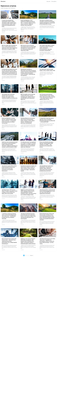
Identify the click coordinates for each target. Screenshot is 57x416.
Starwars (3, 1)
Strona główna (53, 1)
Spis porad (48, 1)
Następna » (31, 255)
